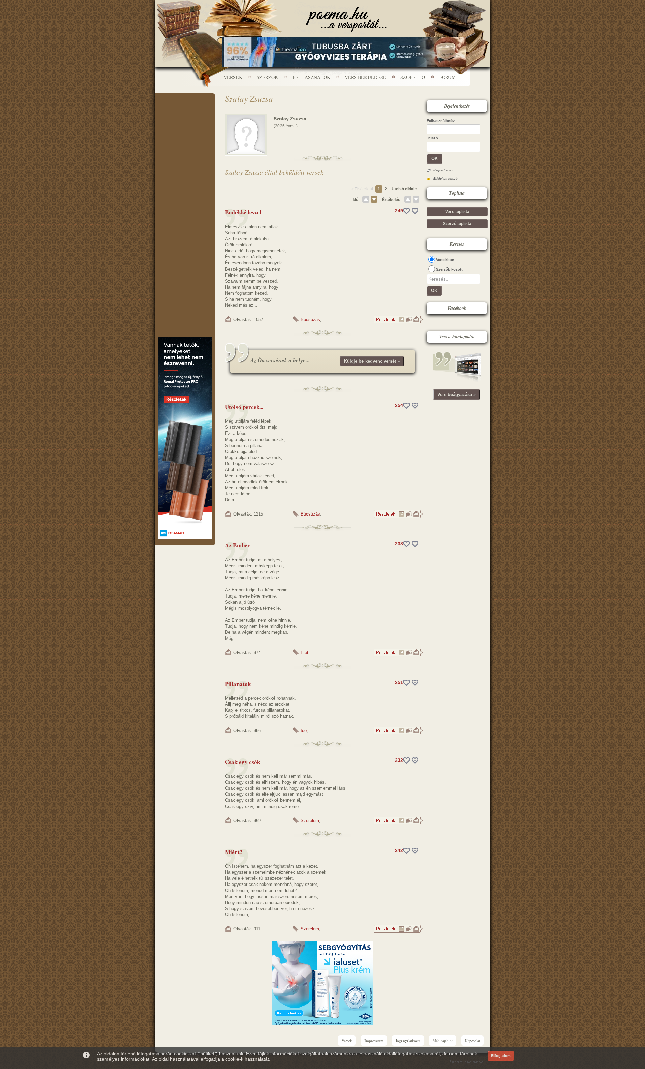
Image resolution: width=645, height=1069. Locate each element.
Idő (355, 199)
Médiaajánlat (443, 1040)
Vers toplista (457, 211)
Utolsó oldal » (405, 189)
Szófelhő (412, 77)
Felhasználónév (441, 121)
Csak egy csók (242, 761)
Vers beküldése (365, 77)
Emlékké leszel (243, 212)
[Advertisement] (185, 113)
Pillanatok (238, 684)
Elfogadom (501, 1056)
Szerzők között (449, 269)
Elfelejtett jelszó (445, 178)
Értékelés (391, 199)
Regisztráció (443, 170)
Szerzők (267, 77)
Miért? (234, 852)
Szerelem (310, 820)
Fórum (447, 77)
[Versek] (346, 19)
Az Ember (237, 545)
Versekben (445, 260)
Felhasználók (311, 77)
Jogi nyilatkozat (408, 1040)
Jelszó (432, 138)
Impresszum (373, 1040)
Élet (304, 652)
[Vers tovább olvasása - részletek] (398, 322)
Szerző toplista (457, 223)
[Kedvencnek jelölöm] (415, 211)
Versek (233, 77)
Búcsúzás (310, 319)
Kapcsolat (472, 1040)
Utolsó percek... (244, 407)
